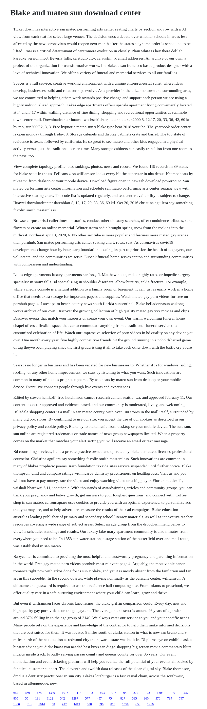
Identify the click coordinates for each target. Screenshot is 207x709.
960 (146, 698)
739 (169, 698)
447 (186, 692)
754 (111, 698)
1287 (75, 698)
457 (99, 698)
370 (157, 698)
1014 (41, 704)
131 (37, 698)
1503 (160, 692)
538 (89, 704)
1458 (125, 704)
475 (39, 692)
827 (122, 698)
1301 (173, 692)
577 (87, 698)
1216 (150, 704)
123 (147, 692)
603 (102, 692)
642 (15, 692)
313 (29, 704)
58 (53, 704)
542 (62, 698)
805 (15, 698)
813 (112, 704)
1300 (16, 704)
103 (90, 692)
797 (181, 698)
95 (125, 692)
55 (26, 698)
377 (135, 692)
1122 (50, 698)
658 (137, 704)
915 (114, 692)
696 (101, 704)
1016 (65, 692)
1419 (77, 704)
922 (64, 704)
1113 (78, 692)
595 (134, 698)
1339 (52, 692)
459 (27, 692)
